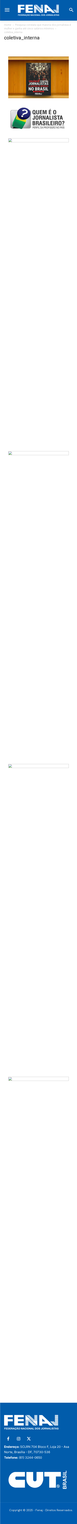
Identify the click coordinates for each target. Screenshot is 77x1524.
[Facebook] (8, 1439)
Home (7, 25)
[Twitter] (29, 1439)
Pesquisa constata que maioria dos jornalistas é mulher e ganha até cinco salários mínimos (37, 26)
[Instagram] (18, 1439)
